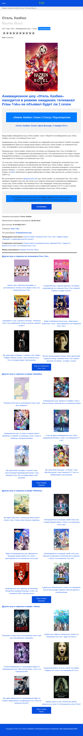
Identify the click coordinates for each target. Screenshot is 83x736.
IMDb (13, 172)
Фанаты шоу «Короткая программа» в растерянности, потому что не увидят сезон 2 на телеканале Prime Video (22, 287)
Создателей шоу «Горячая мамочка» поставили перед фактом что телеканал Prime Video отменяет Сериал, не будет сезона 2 (61, 288)
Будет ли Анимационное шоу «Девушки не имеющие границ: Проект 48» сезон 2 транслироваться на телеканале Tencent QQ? (21, 555)
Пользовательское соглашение (47, 729)
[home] (41, 3)
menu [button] (4, 3)
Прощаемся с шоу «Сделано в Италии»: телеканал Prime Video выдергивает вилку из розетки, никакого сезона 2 (21, 323)
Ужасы (36, 250)
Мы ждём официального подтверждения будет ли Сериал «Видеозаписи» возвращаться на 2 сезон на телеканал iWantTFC (21, 700)
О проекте (30, 729)
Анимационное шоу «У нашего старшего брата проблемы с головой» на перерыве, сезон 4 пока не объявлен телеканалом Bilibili (21, 435)
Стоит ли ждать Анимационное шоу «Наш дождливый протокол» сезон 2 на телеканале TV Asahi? (61, 437)
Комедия (22, 250)
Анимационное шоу (24, 232)
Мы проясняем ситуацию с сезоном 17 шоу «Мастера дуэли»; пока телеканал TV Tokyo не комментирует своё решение (61, 472)
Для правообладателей (68, 729)
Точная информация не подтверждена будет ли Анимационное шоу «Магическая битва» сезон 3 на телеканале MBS (21, 669)
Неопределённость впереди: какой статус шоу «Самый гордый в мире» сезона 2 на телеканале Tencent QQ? (61, 522)
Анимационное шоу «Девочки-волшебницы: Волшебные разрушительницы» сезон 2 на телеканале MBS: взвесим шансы (21, 590)
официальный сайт (30, 178)
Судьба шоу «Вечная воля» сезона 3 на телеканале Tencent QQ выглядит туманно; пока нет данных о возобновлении (61, 589)
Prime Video (15, 228)
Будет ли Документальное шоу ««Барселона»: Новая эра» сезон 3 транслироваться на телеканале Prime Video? (61, 323)
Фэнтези (30, 250)
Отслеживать (42, 207)
